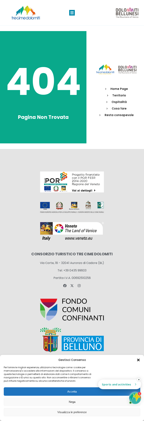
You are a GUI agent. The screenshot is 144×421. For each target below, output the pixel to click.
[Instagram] (79, 285)
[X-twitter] (72, 285)
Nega (72, 401)
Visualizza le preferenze (72, 412)
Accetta (72, 391)
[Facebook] (65, 285)
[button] (138, 360)
